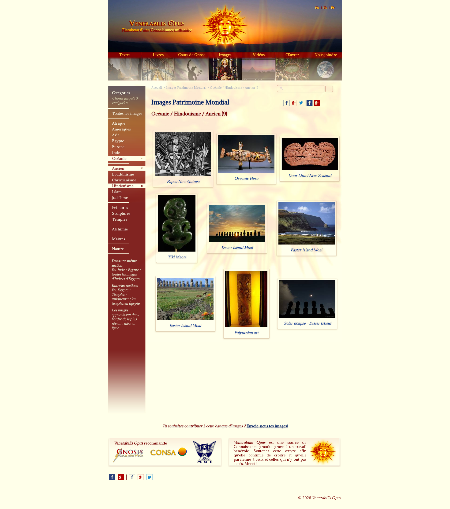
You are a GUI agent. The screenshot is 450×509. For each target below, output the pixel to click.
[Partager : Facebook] (286, 103)
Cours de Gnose (191, 54)
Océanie (119, 158)
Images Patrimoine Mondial (186, 87)
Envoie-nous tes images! (267, 426)
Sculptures (121, 213)
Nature (118, 248)
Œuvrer (292, 54)
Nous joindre (326, 54)
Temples (119, 219)
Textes (124, 54)
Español (325, 8)
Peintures (120, 207)
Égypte (118, 140)
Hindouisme (122, 186)
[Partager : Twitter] (301, 103)
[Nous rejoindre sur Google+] (317, 103)
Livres (158, 54)
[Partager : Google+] (294, 103)
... (329, 89)
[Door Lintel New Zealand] (309, 170)
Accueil (156, 26)
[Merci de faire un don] (323, 452)
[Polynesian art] (246, 327)
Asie (115, 135)
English (317, 8)
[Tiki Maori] (176, 251)
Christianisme (124, 180)
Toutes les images (127, 113)
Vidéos (259, 54)
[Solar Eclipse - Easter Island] (307, 317)
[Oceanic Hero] (246, 173)
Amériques (121, 129)
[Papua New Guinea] (183, 176)
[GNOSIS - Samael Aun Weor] (128, 455)
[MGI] (205, 452)
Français (333, 8)
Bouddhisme (123, 174)
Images (225, 54)
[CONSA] (168, 452)
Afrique (118, 123)
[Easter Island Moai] (237, 242)
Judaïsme (120, 197)
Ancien (118, 168)
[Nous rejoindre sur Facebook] (309, 103)
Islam (117, 191)
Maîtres (118, 239)
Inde (116, 152)
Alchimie (120, 229)
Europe (118, 146)
